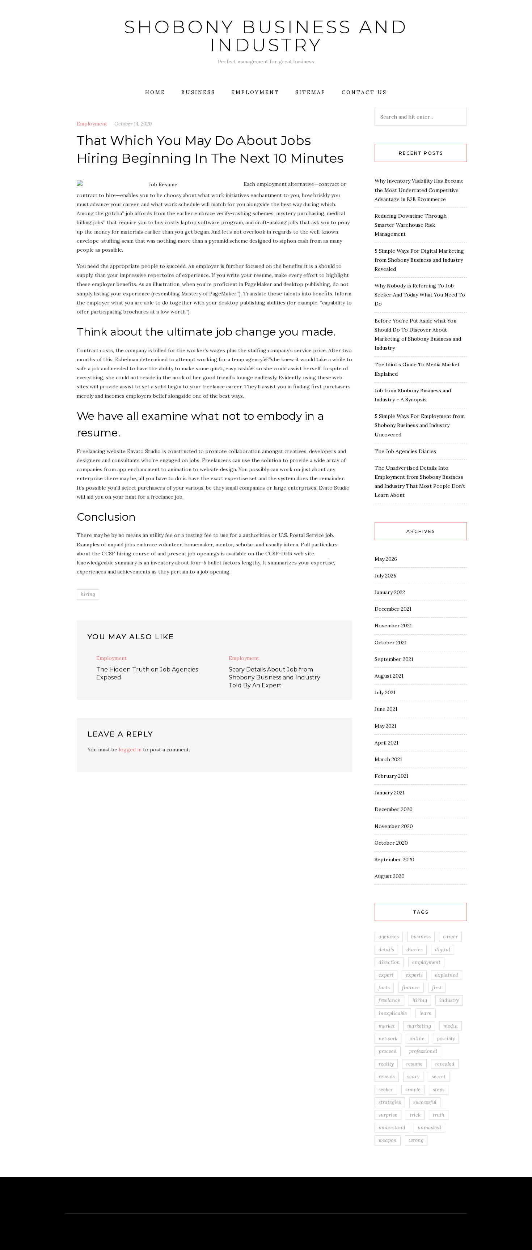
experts (414, 975)
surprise (388, 1115)
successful (424, 1102)
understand (392, 1127)
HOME (155, 92)
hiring (88, 594)
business (421, 936)
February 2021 (392, 776)
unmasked (429, 1127)
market (387, 1026)
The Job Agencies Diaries (405, 451)
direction (389, 962)
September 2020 (394, 859)
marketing (419, 1026)
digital (442, 949)
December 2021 (393, 609)
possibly (446, 1038)
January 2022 (390, 592)
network (388, 1038)
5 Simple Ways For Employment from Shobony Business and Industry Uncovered (420, 425)
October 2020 (391, 843)
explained (446, 975)
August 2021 (389, 676)
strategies (390, 1102)
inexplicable (393, 1013)
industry (449, 1000)
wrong (416, 1140)
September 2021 (394, 659)
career (450, 936)
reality (386, 1064)
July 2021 (385, 692)
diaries (414, 949)
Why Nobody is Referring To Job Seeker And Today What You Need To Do (420, 294)
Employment (255, 92)
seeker (386, 1089)
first (437, 987)
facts (384, 987)
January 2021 (390, 792)
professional (423, 1051)
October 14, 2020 (133, 123)
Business (198, 92)
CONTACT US (364, 92)
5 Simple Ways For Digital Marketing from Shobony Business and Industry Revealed (419, 260)
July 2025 (385, 575)
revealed (445, 1064)
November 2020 (394, 826)
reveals (387, 1076)
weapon (388, 1140)
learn (425, 1013)
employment (426, 962)
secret (439, 1076)
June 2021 (386, 709)
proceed (388, 1051)
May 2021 (385, 726)
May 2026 (386, 559)
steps (438, 1089)
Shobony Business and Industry (266, 36)
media (450, 1026)
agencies (389, 936)
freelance (389, 1000)
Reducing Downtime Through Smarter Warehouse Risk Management (411, 225)
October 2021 (391, 642)
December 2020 (394, 809)
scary (413, 1076)
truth (438, 1115)
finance (411, 987)
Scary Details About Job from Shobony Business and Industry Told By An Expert (274, 677)
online (417, 1038)
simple (413, 1089)
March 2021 (388, 759)
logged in (130, 749)
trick (415, 1115)
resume (414, 1064)
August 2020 (390, 876)
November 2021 (393, 625)
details (386, 949)
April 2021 (386, 742)
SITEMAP (310, 92)
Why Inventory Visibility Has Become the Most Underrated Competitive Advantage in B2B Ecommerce (419, 190)
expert (386, 975)
